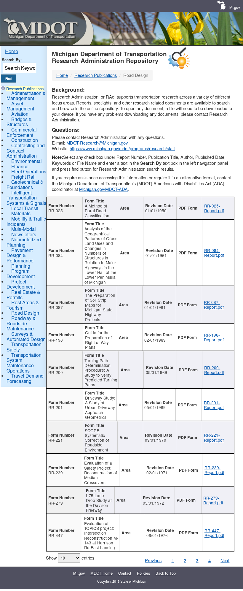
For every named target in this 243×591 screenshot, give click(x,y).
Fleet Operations (28, 171)
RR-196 (55, 340)
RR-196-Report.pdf (214, 337)
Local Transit (24, 208)
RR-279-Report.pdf (213, 500)
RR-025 (55, 210)
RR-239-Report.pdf (214, 470)
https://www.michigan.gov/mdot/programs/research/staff (122, 148)
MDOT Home (101, 573)
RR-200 (55, 372)
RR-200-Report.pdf (214, 370)
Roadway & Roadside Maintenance (21, 323)
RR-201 (55, 407)
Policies (143, 573)
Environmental (26, 161)
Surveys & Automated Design (26, 336)
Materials (21, 213)
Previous (153, 560)
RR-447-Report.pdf (214, 532)
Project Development (21, 284)
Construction (24, 140)
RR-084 (55, 255)
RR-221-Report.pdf (214, 437)
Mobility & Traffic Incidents (26, 221)
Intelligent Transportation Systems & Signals (26, 197)
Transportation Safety (24, 347)
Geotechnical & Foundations (25, 184)
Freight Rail (23, 176)
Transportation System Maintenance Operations (24, 362)
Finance (19, 166)
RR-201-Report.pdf (214, 405)
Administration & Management (26, 96)
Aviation (19, 113)
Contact (124, 573)
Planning (20, 265)
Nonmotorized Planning (24, 242)
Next (224, 560)
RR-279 (55, 503)
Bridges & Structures (19, 122)
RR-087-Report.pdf (214, 304)
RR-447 (55, 535)
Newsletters (23, 234)
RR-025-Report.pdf (214, 208)
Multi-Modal (23, 229)
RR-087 (55, 307)
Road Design (25, 312)
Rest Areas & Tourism (23, 305)
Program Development (21, 273)
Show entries (70, 557)
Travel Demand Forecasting (25, 378)
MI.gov (234, 7)
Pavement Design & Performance (20, 255)
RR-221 (55, 440)
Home (11, 51)
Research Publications (25, 88)
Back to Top (166, 573)
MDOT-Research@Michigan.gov (97, 143)
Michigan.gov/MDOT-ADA (103, 189)
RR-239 (55, 473)
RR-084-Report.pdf (214, 252)
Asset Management (20, 106)
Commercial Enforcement (22, 132)
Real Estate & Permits (23, 295)
